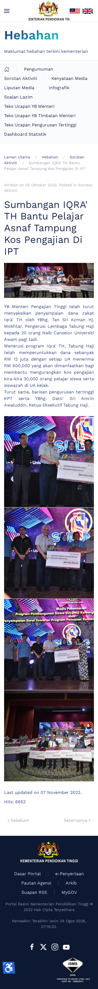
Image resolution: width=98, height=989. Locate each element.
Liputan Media (19, 87)
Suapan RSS (34, 892)
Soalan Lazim (18, 97)
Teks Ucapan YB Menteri (29, 106)
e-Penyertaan (69, 873)
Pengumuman (38, 69)
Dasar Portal (27, 873)
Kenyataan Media (69, 78)
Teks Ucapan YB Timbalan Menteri (39, 115)
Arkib (71, 883)
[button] (7, 11)
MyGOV (69, 892)
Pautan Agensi (36, 883)
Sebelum (20, 820)
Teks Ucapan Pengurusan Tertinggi (40, 124)
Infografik (59, 87)
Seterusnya (75, 820)
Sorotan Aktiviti (20, 78)
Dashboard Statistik (25, 134)
